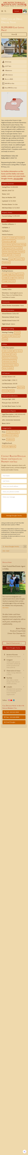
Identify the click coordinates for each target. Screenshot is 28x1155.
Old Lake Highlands (9, 446)
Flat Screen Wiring (19, 244)
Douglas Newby (7, 562)
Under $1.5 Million (13, 432)
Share (13, 34)
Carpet (11, 259)
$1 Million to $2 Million (10, 435)
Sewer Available (8, 368)
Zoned (5, 339)
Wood (12, 391)
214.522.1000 (18, 179)
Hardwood (6, 262)
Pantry (5, 255)
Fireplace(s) (6, 336)
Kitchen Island (7, 251)
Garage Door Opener (16, 277)
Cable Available (8, 351)
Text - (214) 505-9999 (12, 717)
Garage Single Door (9, 274)
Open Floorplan (19, 251)
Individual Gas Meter (9, 361)
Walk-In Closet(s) (14, 255)
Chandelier (20, 238)
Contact (16, 11)
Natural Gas (15, 336)
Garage (5, 277)
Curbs (13, 354)
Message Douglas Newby (14, 515)
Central (17, 332)
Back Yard (21, 387)
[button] (14, 103)
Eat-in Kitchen (7, 244)
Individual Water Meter (10, 365)
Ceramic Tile (20, 259)
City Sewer (18, 351)
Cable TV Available (9, 238)
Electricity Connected (9, 358)
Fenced (5, 391)
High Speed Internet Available (12, 248)
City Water (6, 354)
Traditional (10, 439)
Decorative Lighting (9, 241)
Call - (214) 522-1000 (12, 712)
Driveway (20, 274)
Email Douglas (10, 722)
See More (5, 608)
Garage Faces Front (9, 281)
